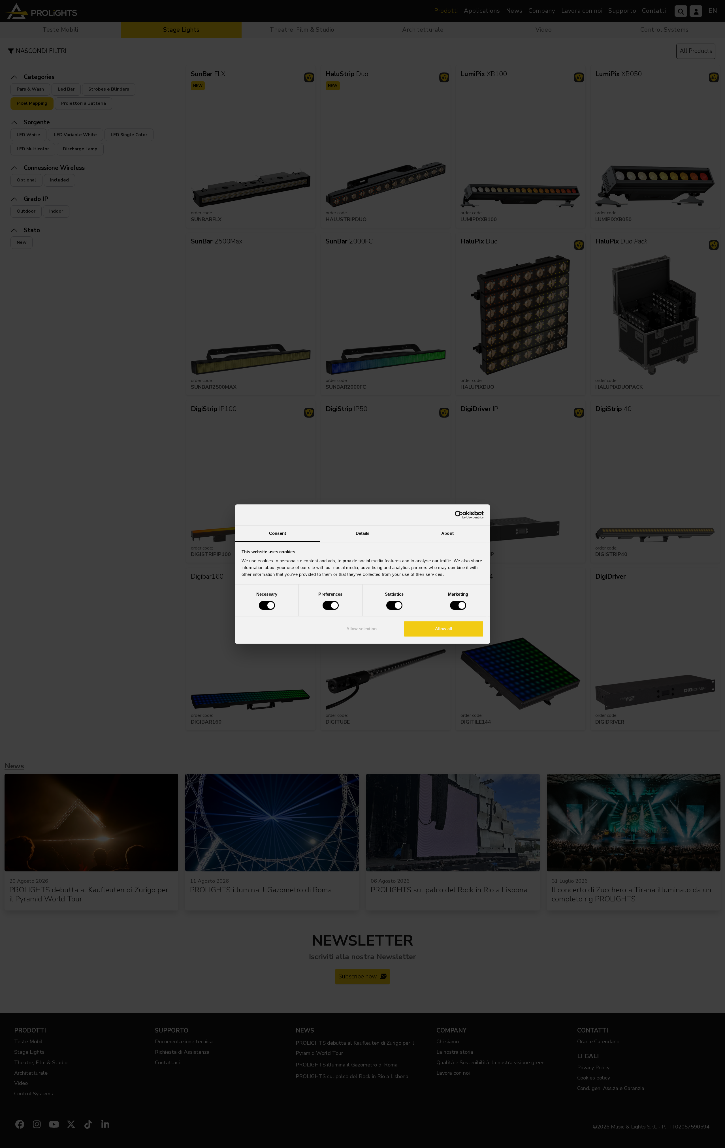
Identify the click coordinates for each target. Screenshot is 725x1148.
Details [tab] (363, 533)
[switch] (331, 605)
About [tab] (447, 533)
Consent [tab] (277, 533)
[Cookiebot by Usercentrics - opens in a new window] (459, 514)
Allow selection (361, 629)
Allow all (443, 629)
